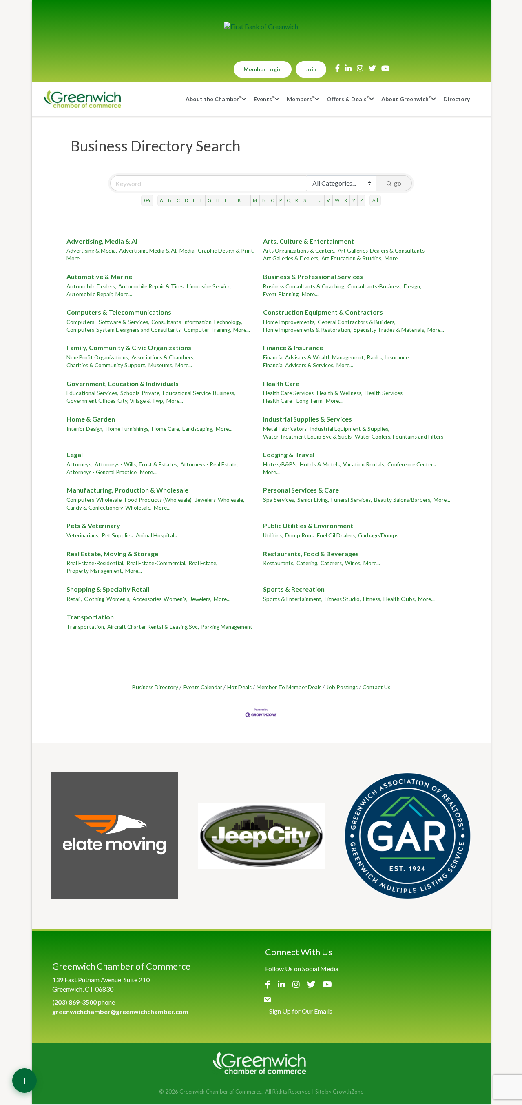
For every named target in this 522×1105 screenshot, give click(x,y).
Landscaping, (198, 429)
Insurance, (397, 357)
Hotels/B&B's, (280, 464)
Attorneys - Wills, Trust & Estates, (136, 464)
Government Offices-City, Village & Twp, (115, 400)
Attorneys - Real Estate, (209, 464)
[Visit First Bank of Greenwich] (261, 26)
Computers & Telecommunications (118, 312)
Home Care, (166, 429)
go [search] (397, 183)
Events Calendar (202, 687)
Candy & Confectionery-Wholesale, (109, 507)
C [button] (178, 200)
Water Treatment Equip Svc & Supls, (308, 436)
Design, (412, 286)
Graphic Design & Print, (226, 250)
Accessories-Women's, (160, 599)
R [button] (296, 200)
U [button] (320, 200)
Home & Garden (90, 419)
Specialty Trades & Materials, (389, 329)
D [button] (186, 200)
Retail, (74, 599)
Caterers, (332, 563)
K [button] (239, 200)
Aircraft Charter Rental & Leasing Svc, (153, 627)
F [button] (201, 200)
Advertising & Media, (91, 250)
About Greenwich (405, 98)
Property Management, (94, 571)
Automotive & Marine (99, 276)
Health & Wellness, (340, 393)
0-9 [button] (147, 200)
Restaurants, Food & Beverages (311, 553)
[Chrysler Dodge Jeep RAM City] (261, 835)
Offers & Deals (347, 98)
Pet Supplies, (118, 535)
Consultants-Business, (374, 286)
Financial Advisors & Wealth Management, (314, 357)
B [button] (169, 200)
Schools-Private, (140, 393)
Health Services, (384, 393)
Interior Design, (85, 429)
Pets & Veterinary (93, 525)
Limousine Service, (209, 286)
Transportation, (85, 627)
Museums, (160, 365)
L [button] (247, 200)
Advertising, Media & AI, (148, 250)
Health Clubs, (399, 599)
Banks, (375, 357)
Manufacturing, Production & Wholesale (127, 490)
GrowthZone (348, 1091)
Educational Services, (92, 393)
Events (263, 98)
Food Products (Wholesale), (159, 500)
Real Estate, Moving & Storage (112, 553)
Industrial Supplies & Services (307, 419)
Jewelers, (201, 599)
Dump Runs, (300, 535)
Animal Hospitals (156, 535)
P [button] (280, 200)
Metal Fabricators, (285, 429)
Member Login (262, 69)
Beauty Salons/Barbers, (402, 500)
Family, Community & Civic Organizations (128, 347)
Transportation (90, 617)
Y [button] (353, 200)
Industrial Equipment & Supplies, (349, 429)
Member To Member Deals (289, 687)
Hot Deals (239, 687)
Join (310, 69)
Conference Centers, (412, 464)
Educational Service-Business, (199, 393)
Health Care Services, (289, 393)
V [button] (328, 200)
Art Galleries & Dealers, (291, 258)
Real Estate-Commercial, (156, 563)
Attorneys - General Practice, (102, 472)
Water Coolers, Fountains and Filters (399, 436)
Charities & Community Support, (106, 365)
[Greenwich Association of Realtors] (407, 835)
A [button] (161, 200)
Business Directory (155, 687)
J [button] (232, 200)
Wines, (353, 563)
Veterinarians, (83, 535)
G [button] (209, 200)
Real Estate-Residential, (95, 563)
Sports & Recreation (294, 589)
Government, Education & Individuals (122, 383)
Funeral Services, (351, 500)
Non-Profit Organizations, (97, 357)
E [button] (194, 200)
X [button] (345, 200)
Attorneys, (79, 464)
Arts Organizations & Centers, (299, 250)
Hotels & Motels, (320, 464)
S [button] (304, 200)
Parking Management (226, 627)
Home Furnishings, (128, 429)
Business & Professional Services (313, 276)
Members (299, 98)
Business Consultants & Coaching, (304, 286)
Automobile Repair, (89, 294)
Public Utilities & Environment (308, 525)
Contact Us (376, 687)
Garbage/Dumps (378, 535)
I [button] (225, 200)
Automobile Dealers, (91, 286)
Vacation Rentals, (364, 464)
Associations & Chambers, (163, 357)
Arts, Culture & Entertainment (308, 241)
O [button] (272, 200)
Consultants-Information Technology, (196, 322)
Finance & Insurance (293, 347)
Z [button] (361, 200)
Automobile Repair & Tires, (151, 286)
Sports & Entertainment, (293, 599)
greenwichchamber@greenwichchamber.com (120, 1011)
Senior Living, (313, 500)
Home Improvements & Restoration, (307, 329)
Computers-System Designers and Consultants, (124, 329)
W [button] (337, 200)
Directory (456, 98)
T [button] (312, 200)
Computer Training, (207, 329)
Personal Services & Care (301, 490)
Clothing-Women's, (107, 599)
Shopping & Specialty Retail (107, 589)
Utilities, (273, 535)
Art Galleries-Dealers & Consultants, (382, 250)
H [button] (217, 200)
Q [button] (288, 200)
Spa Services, (279, 500)
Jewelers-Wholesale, (219, 500)
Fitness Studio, (343, 599)
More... (74, 258)
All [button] (375, 200)
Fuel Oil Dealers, (336, 535)
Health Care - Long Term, (293, 400)
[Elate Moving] (114, 835)
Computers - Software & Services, (107, 322)
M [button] (255, 200)
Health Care (281, 383)
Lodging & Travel (288, 454)
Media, (187, 250)
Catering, (307, 563)
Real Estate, (202, 563)
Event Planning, (281, 294)
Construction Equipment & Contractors (323, 312)
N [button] (264, 200)
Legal (74, 454)
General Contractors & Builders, (357, 322)
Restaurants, (278, 563)
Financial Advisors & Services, (298, 365)
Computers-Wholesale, (94, 500)
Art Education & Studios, (352, 258)
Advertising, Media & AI (101, 241)
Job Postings (342, 687)
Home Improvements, (289, 322)
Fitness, (372, 599)
